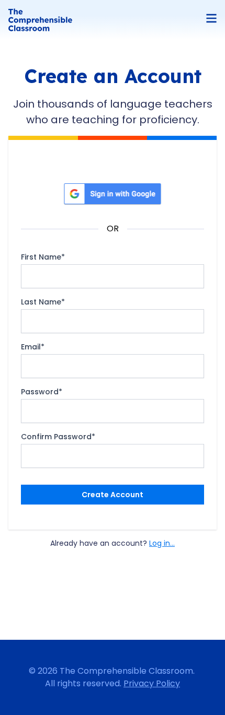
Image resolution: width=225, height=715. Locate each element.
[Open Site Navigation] (211, 18)
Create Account (112, 494)
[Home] (40, 19)
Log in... (162, 543)
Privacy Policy (151, 683)
